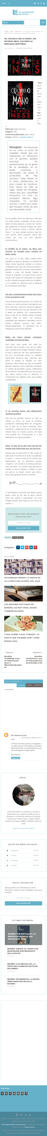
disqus (29, 685)
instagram (24, 860)
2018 (11, 31)
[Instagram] (38, 3)
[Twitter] (35, 3)
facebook (38, 685)
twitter (24, 855)
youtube (24, 865)
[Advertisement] (23, 1040)
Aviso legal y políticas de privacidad (13, 1124)
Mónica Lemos (30, 1127)
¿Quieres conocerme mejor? (23, 828)
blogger (21, 685)
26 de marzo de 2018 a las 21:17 (31, 738)
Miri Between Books (19, 735)
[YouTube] (44, 3)
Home (6, 31)
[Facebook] (41, 3)
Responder (15, 758)
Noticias (18, 31)
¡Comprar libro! (26, 137)
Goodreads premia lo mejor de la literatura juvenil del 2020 (22, 579)
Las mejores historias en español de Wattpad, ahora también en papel (20, 607)
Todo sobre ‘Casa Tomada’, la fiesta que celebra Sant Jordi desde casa (22, 637)
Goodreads (24, 850)
